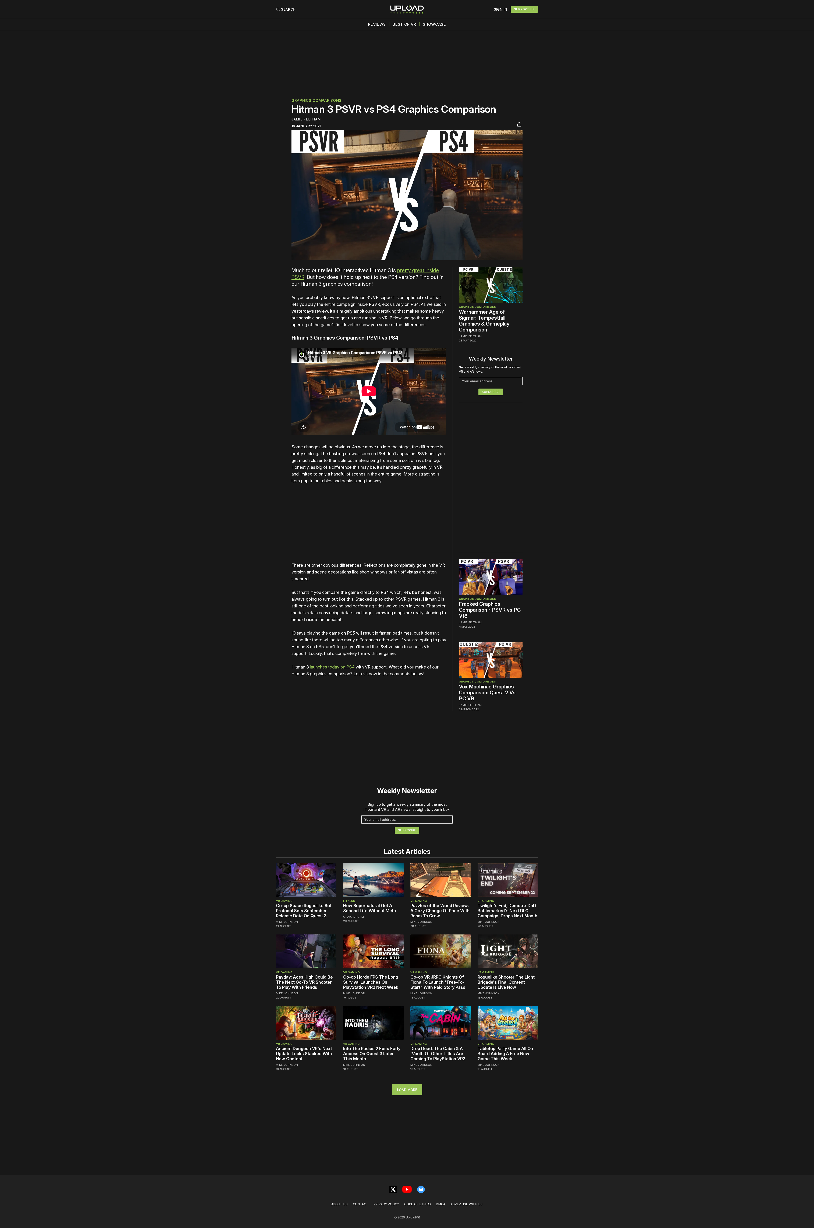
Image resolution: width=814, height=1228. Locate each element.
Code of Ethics (417, 1204)
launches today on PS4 (332, 667)
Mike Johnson (287, 921)
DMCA (440, 1204)
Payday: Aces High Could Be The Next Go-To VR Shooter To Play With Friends (304, 982)
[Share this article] (519, 124)
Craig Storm (353, 916)
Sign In (500, 9)
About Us (339, 1204)
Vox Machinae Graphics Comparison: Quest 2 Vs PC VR (487, 693)
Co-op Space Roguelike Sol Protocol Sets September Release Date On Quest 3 (303, 910)
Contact (361, 1204)
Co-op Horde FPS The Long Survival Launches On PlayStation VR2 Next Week (370, 982)
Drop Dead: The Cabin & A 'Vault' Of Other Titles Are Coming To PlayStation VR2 (437, 1053)
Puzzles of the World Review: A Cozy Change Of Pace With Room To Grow (440, 910)
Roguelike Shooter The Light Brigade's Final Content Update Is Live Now (506, 982)
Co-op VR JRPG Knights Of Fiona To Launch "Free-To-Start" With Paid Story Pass (437, 982)
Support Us (524, 9)
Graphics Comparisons (316, 100)
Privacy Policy (386, 1204)
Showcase (434, 24)
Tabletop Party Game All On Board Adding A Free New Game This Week (505, 1053)
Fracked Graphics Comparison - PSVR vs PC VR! (490, 610)
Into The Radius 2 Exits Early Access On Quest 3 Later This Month (371, 1053)
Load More (407, 1090)
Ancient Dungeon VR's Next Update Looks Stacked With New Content (304, 1053)
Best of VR (404, 24)
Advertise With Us (466, 1204)
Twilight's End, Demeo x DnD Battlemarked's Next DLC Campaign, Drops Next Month (507, 910)
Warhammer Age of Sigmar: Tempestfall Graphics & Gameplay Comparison (484, 321)
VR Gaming (284, 900)
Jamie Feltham (306, 119)
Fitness (349, 900)
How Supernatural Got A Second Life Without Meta (369, 908)
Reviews (377, 24)
